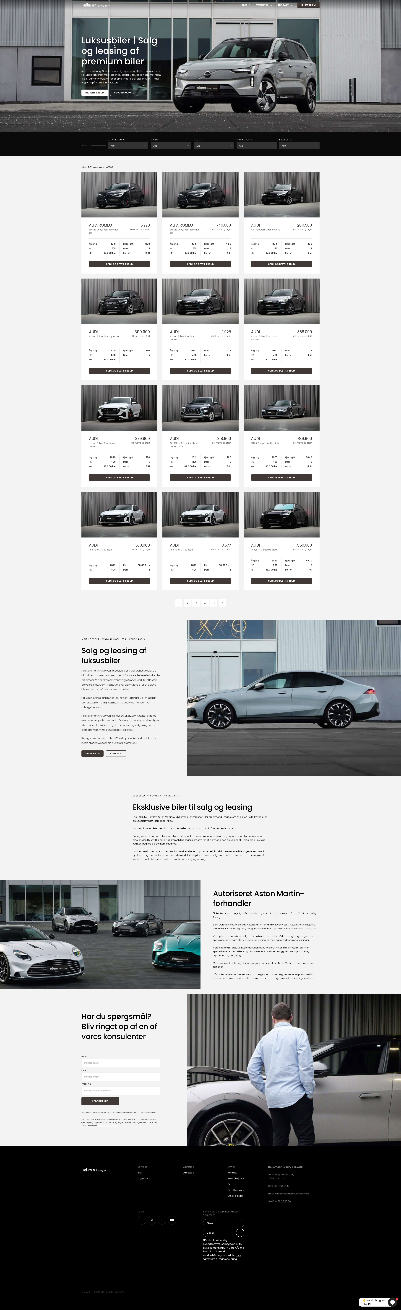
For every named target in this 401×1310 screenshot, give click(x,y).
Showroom (308, 5)
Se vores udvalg (124, 92)
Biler (244, 5)
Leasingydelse (245, 139)
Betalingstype (116, 139)
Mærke (155, 139)
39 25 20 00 (284, 1201)
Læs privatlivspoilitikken (107, 1125)
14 (214, 602)
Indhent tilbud (94, 92)
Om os (232, 1184)
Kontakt (283, 5)
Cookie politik (235, 1195)
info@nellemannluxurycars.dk (292, 1193)
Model (197, 139)
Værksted (262, 5)
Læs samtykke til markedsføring (222, 1257)
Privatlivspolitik (236, 1190)
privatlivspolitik (130, 1112)
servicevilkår (144, 1112)
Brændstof (286, 139)
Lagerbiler (143, 1178)
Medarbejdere (236, 1178)
